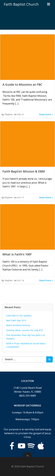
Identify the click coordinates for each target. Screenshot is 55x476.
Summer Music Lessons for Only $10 (24, 330)
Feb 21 (20, 114)
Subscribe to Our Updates (19, 315)
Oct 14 (20, 280)
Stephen (9, 114)
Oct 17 (20, 197)
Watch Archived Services (18, 325)
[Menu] (48, 4)
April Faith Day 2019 (16, 320)
